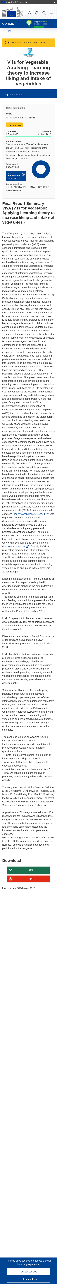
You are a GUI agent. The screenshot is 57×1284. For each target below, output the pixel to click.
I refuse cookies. (28, 1279)
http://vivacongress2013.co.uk (30, 514)
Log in (29, 13)
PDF (30, 878)
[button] (36, 13)
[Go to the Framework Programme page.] (28, 52)
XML (30, 870)
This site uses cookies (18, 1260)
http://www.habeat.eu (15, 546)
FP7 (9, 31)
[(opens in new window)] (12, 12)
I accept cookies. (29, 1271)
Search (44, 13)
